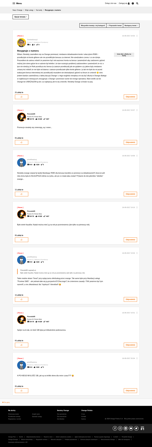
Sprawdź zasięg (37, 416)
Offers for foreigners (124, 439)
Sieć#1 (21, 437)
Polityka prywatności (71, 439)
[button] (137, 36)
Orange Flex (12, 437)
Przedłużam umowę (14, 416)
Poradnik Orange (127, 437)
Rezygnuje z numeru (28, 51)
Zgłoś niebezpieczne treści (83, 437)
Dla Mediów (60, 419)
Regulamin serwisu (42, 439)
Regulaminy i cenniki (14, 419)
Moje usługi (29, 10)
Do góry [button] (7, 402)
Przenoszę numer (13, 414)
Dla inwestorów (61, 416)
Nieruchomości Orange (108, 439)
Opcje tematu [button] (19, 17)
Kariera (83, 419)
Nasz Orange (17, 10)
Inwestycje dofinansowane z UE (17, 442)
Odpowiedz (130, 97)
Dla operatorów (61, 414)
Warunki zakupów (56, 439)
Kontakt (83, 416)
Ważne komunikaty (27, 439)
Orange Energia (13, 439)
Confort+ (116, 437)
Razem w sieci (48, 437)
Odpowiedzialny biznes (33, 437)
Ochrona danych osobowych (89, 439)
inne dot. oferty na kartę (124, 54)
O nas (83, 414)
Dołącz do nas (110, 3)
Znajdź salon (36, 414)
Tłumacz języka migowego (102, 437)
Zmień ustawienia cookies (63, 437)
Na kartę (39, 10)
